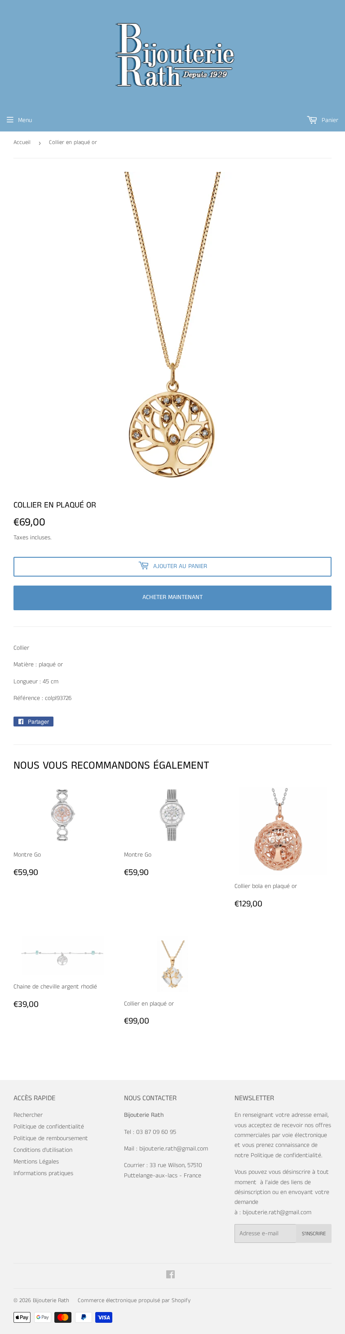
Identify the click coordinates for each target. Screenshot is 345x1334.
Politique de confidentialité (48, 1126)
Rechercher (28, 1115)
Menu (25, 120)
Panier (329, 120)
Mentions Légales (36, 1161)
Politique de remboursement (50, 1138)
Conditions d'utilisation (42, 1150)
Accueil (22, 142)
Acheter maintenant (172, 597)
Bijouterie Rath (51, 1300)
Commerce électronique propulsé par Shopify (134, 1300)
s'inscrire (314, 1234)
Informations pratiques (43, 1173)
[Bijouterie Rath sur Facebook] (170, 1276)
